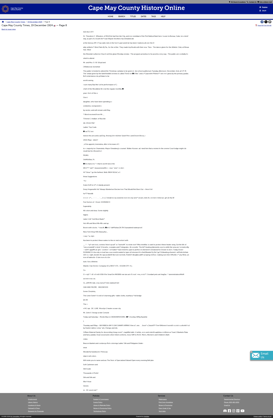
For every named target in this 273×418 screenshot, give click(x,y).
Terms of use (267, 416)
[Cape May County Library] (3, 22)
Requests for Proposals (36, 411)
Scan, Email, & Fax (165, 408)
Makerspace (163, 399)
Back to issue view (9, 29)
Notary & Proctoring (165, 405)
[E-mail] (269, 21)
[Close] (251, 352)
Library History (33, 402)
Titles (133, 16)
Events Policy (97, 402)
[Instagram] (233, 410)
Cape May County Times (16, 22)
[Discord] (225, 410)
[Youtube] (242, 410)
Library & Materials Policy (101, 405)
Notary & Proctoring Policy (102, 408)
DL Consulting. (15, 416)
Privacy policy (258, 416)
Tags (153, 16)
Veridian (146, 416)
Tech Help (162, 411)
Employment (32, 399)
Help (163, 16)
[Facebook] (262, 21)
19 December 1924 (35, 22)
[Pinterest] (238, 410)
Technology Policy (99, 411)
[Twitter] (266, 21)
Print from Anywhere (166, 402)
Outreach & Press (34, 408)
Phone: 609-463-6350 (231, 402)
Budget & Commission (101, 399)
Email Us (227, 405)
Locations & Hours (34, 405)
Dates (143, 16)
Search (121, 16)
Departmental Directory (232, 399)
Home (110, 16)
